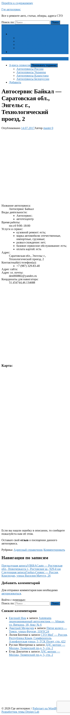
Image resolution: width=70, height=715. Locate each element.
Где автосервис (11, 9)
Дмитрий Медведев (21, 628)
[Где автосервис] (3, 26)
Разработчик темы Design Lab (20, 711)
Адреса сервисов (22, 34)
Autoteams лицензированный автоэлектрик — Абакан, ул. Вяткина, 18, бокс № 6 (37, 621)
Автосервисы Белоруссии (32, 47)
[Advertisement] (35, 166)
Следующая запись (30, 574)
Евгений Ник (17, 618)
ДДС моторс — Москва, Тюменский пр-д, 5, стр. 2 (37, 646)
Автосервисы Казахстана (32, 44)
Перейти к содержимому (17, 3)
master (47, 128)
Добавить (17, 51)
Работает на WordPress (47, 708)
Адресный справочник (28, 549)
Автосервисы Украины (31, 41)
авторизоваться (11, 593)
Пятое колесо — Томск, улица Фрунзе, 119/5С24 (38, 629)
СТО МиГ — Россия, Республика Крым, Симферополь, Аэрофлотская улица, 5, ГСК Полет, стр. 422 (38, 638)
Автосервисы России (29, 37)
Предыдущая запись (31, 567)
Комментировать (54, 549)
